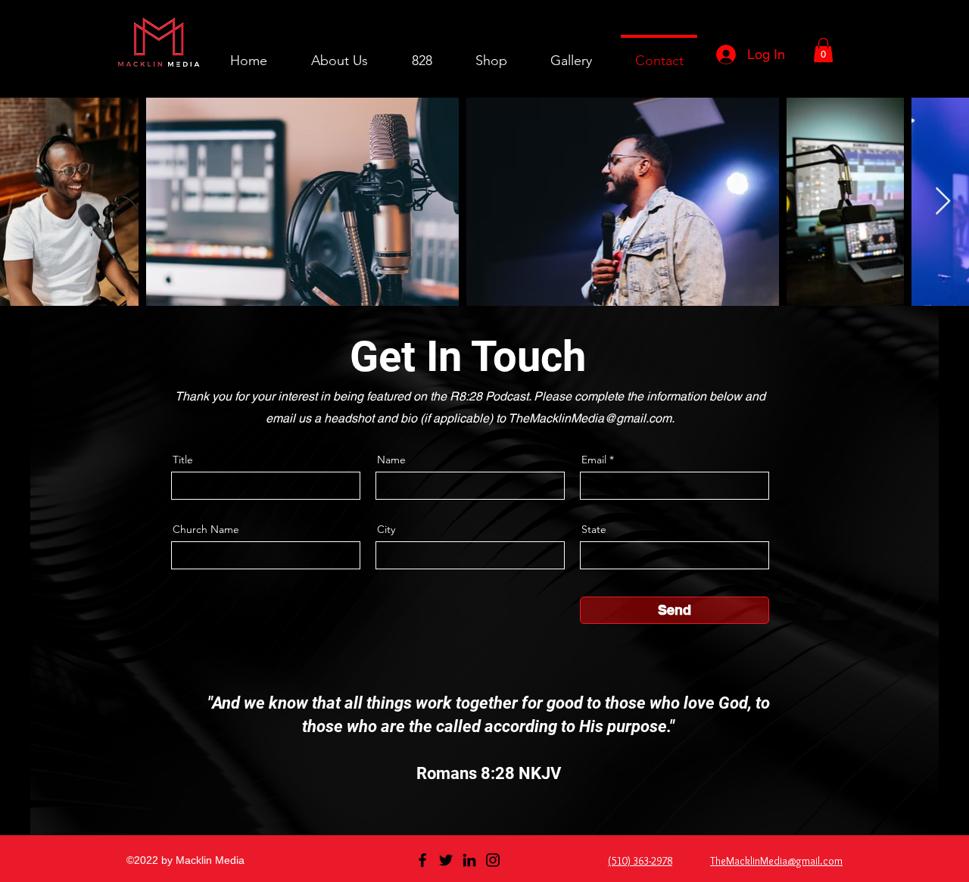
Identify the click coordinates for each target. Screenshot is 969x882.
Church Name (206, 529)
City (386, 529)
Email (593, 459)
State (593, 529)
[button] (823, 50)
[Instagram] (493, 860)
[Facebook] (422, 860)
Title (183, 459)
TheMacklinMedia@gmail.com (589, 418)
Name (391, 459)
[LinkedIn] (469, 860)
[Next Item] (943, 202)
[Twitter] (446, 860)
